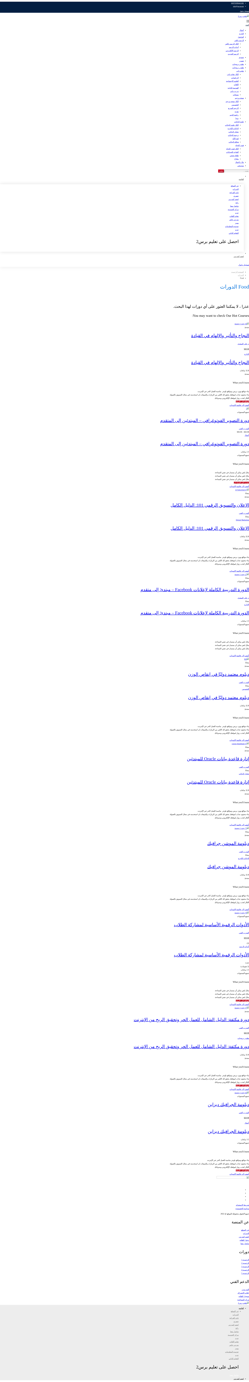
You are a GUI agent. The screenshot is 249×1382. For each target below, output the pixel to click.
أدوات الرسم (234, 47)
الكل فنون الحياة (232, 149)
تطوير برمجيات (238, 64)
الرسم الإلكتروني (232, 51)
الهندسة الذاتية (233, 88)
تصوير (241, 61)
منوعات (236, 95)
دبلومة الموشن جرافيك (228, 843)
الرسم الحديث (233, 54)
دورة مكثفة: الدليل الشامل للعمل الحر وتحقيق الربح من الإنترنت (191, 1019)
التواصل (241, 37)
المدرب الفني (244, 429)
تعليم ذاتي (240, 71)
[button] (119, 250)
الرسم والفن (239, 40)
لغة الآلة (236, 139)
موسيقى (240, 166)
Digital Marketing (242, 520)
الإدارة (241, 34)
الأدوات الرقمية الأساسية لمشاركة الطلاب (211, 924)
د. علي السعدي (243, 344)
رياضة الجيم (234, 115)
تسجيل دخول (244, 11)
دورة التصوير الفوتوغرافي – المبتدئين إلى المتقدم (204, 420)
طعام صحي (234, 156)
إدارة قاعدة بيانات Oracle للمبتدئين (218, 758)
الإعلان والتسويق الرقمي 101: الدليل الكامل (210, 505)
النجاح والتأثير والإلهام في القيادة (220, 335)
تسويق (241, 57)
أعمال (241, 30)
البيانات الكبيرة (233, 129)
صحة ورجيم (239, 98)
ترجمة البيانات (233, 135)
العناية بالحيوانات (232, 152)
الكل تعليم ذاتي (233, 74)
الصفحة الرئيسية (237, 272)
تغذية (237, 112)
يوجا (237, 118)
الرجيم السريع (233, 108)
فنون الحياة (240, 145)
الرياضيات (235, 78)
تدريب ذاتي (234, 91)
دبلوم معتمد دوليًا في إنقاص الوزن (218, 674)
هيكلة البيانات (234, 142)
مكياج (236, 159)
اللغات (236, 85)
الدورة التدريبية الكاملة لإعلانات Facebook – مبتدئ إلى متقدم (194, 589)
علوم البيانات (239, 122)
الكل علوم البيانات (232, 125)
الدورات (241, 275)
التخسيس (235, 105)
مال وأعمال (239, 162)
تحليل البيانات (234, 132)
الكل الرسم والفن (232, 44)
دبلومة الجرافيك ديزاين (228, 1104)
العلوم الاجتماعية (232, 81)
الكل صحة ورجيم (232, 101)
